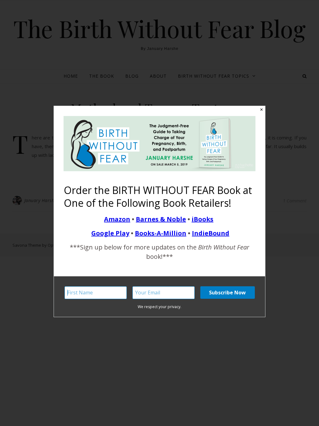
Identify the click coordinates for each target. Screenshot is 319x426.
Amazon (117, 219)
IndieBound (210, 233)
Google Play (110, 233)
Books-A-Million (160, 233)
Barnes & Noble (161, 219)
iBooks (202, 219)
